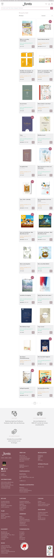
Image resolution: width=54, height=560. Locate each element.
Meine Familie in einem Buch (44, 103)
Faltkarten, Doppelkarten (25, 502)
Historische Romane (5, 502)
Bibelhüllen (21, 518)
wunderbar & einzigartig (25, 295)
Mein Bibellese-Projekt (25, 326)
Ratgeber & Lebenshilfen (6, 505)
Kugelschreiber (22, 507)
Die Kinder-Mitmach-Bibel (43, 388)
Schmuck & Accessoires (43, 515)
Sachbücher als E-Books (43, 505)
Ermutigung (22, 539)
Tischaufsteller (4, 536)
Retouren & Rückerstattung (25, 490)
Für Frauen (21, 532)
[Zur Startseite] (6, 454)
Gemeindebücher (23, 525)
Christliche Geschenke (43, 512)
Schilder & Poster (42, 518)
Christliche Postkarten (24, 501)
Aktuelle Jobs (41, 466)
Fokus (21, 135)
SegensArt (21, 504)
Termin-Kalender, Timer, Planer (8, 534)
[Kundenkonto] (49, 4)
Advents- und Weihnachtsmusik (8, 551)
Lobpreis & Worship (5, 545)
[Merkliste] (46, 4)
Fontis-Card (3, 475)
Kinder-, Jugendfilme (5, 516)
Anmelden (51, 0)
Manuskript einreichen (24, 459)
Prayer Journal (41, 326)
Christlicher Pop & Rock (6, 547)
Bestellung (21, 487)
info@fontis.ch (22, 480)
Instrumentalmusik (5, 550)
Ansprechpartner (23, 456)
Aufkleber (21, 509)
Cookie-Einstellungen (5, 486)
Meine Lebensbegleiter (25, 263)
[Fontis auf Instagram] (5, 469)
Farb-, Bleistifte (22, 505)
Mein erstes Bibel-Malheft (43, 263)
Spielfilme (3, 515)
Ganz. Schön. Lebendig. (25, 199)
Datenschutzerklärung (6, 483)
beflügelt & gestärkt (24, 388)
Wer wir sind (22, 455)
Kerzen (39, 516)
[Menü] (52, 546)
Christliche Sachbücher (24, 519)
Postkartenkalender (5, 533)
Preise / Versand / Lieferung (7, 485)
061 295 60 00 (11, 0)
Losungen (3, 539)
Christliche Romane (5, 501)
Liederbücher (22, 523)
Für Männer (22, 533)
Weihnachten (22, 537)
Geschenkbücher (41, 519)
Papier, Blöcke (22, 508)
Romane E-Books (41, 502)
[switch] (49, 554)
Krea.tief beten (23, 103)
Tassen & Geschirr (42, 513)
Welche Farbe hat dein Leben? (44, 295)
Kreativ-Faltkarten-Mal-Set (43, 39)
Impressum (21, 461)
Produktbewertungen (5, 487)
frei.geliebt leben (24, 166)
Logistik (2, 474)
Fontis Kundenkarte (23, 491)
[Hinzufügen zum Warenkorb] (33, 46)
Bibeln (20, 516)
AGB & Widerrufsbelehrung (7, 482)
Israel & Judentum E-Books (44, 504)
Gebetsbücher (22, 522)
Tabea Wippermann (41, 169)
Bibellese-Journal (41, 135)
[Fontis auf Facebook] (7, 469)
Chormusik (3, 548)
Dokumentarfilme (5, 513)
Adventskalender (4, 537)
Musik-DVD (3, 518)
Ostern (21, 536)
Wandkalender (4, 532)
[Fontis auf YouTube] (2, 469)
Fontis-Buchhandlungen (24, 458)
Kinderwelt (21, 534)
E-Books (39, 501)
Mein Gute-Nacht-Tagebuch (44, 356)
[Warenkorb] (52, 3)
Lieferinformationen (23, 489)
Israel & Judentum (5, 507)
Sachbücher (3, 504)
